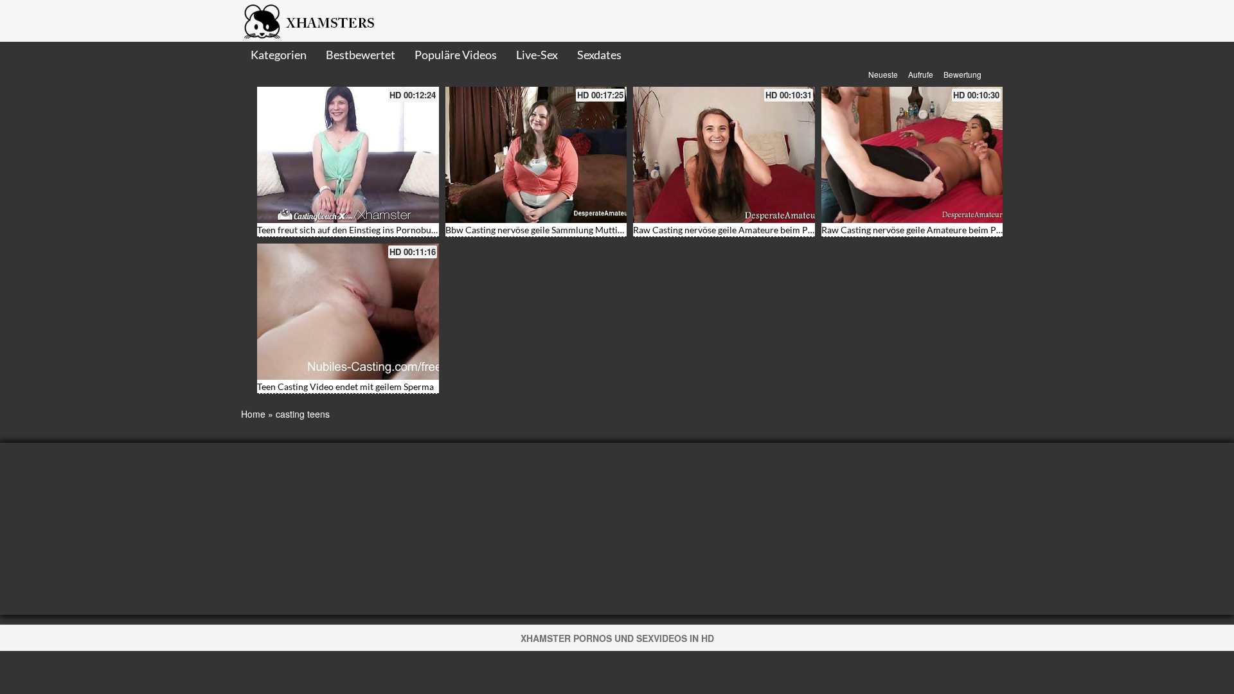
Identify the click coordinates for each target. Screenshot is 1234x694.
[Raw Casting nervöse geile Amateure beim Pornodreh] (724, 155)
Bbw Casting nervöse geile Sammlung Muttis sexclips (550, 229)
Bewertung (962, 74)
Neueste (883, 74)
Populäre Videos (456, 55)
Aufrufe (920, 74)
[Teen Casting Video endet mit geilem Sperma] (348, 312)
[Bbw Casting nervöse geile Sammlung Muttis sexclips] (536, 155)
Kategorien (279, 55)
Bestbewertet (360, 55)
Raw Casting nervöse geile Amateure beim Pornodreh (739, 229)
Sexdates (599, 55)
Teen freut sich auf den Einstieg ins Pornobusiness (356, 229)
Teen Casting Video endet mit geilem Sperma (345, 386)
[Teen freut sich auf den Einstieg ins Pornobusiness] (348, 155)
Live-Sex (537, 55)
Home (253, 413)
